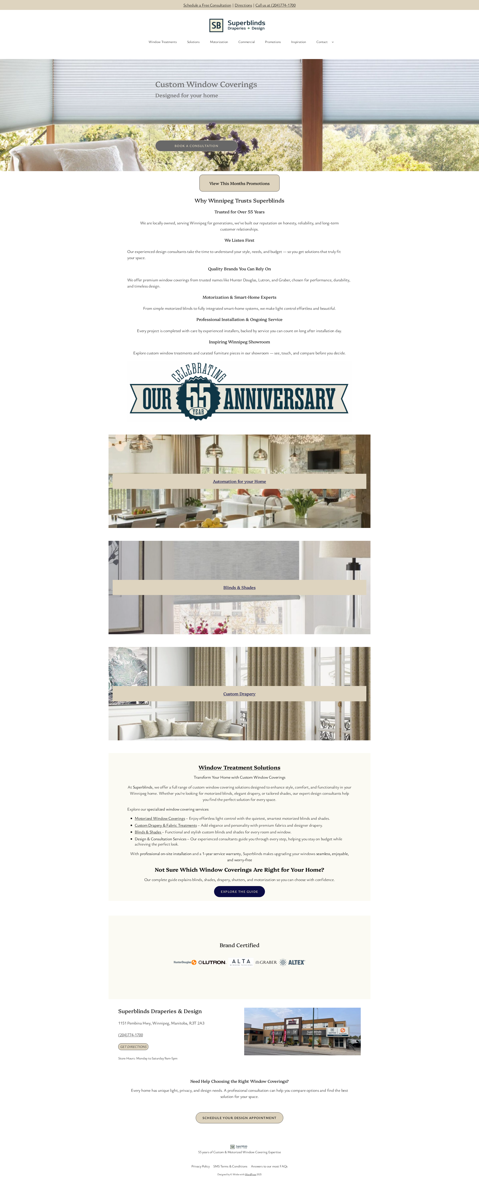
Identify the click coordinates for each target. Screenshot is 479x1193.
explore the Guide (239, 891)
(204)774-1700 (130, 1034)
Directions (243, 5)
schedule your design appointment (239, 1117)
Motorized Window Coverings (160, 818)
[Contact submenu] (333, 42)
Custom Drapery (239, 693)
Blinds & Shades (239, 587)
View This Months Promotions (239, 183)
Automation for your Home (239, 481)
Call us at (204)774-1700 (275, 5)
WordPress (250, 1174)
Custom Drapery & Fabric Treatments (166, 825)
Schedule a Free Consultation (207, 5)
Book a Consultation (196, 145)
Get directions (133, 1046)
